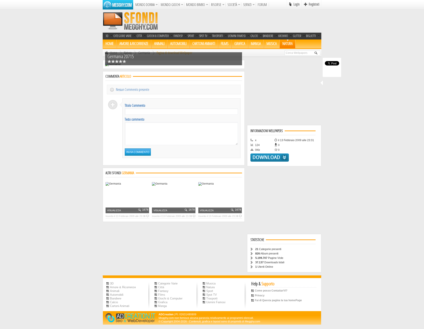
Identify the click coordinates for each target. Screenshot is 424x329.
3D (107, 36)
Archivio (283, 36)
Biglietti (311, 36)
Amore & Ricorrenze (133, 43)
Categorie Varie (122, 36)
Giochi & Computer (158, 36)
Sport (190, 36)
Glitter (297, 36)
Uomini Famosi (237, 36)
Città (139, 36)
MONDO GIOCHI (170, 4)
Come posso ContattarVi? (271, 290)
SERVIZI (247, 4)
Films (225, 43)
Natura (287, 43)
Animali (159, 43)
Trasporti (217, 36)
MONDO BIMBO (195, 4)
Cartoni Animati (203, 43)
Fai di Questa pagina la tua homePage (278, 300)
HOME (110, 43)
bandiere (268, 36)
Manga (256, 43)
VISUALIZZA (114, 210)
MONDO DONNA (145, 4)
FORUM (262, 4)
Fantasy (178, 36)
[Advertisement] (241, 21)
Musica (272, 43)
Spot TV (203, 36)
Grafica (239, 43)
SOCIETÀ (232, 4)
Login (296, 4)
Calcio (254, 36)
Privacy (260, 295)
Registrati (314, 4)
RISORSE (216, 4)
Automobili (178, 43)
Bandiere (115, 298)
